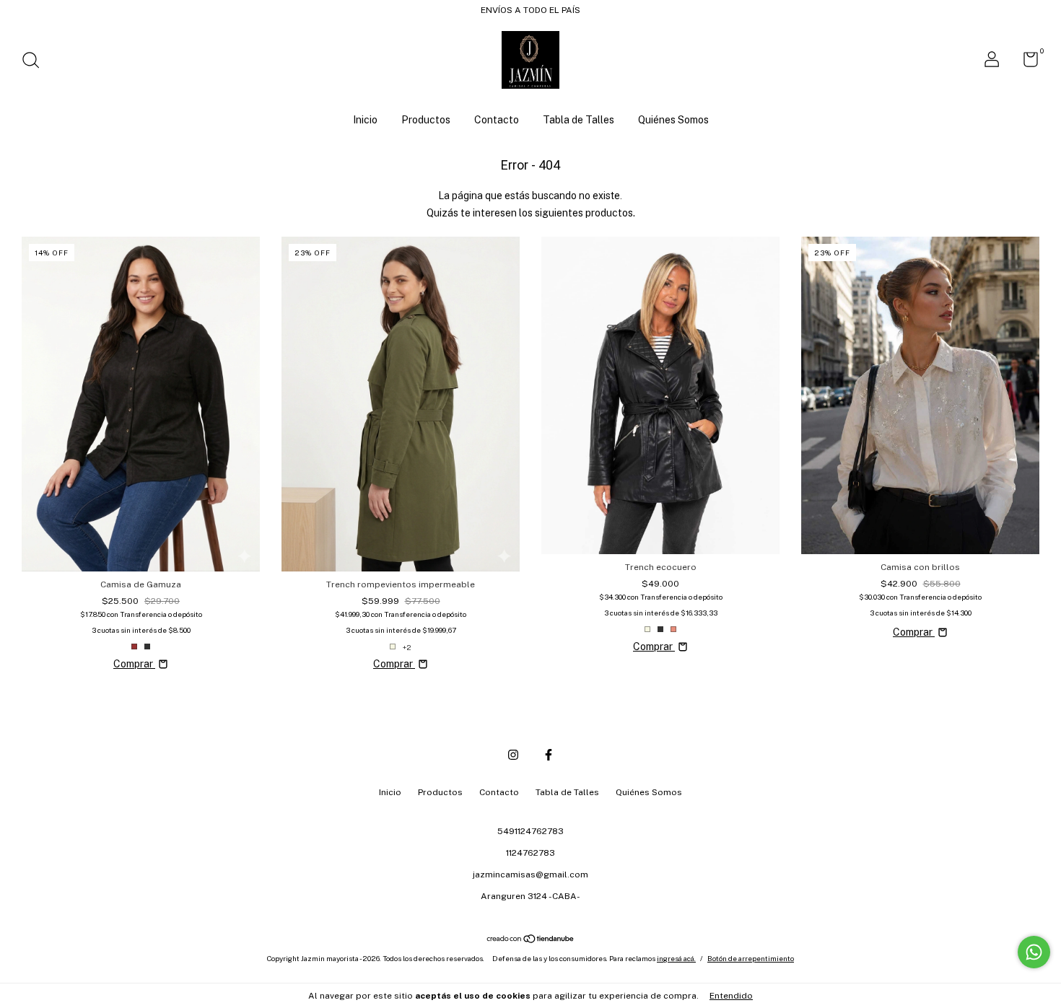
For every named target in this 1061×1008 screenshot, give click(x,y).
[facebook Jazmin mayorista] (548, 755)
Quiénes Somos (673, 120)
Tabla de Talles (578, 120)
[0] (1025, 63)
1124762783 (530, 853)
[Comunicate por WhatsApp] (1034, 952)
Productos (425, 120)
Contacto (496, 120)
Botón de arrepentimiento (750, 958)
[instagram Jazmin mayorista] (513, 755)
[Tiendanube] (531, 940)
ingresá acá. (676, 958)
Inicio (365, 120)
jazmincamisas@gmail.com (530, 874)
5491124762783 (530, 831)
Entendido (731, 996)
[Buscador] (36, 62)
